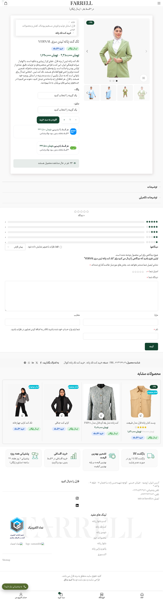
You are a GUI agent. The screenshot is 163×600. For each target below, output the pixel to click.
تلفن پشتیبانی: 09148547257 (146, 490)
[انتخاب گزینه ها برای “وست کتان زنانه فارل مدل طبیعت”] (141, 415)
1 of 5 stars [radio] (143, 272)
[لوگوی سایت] (81, 3)
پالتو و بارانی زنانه (99, 549)
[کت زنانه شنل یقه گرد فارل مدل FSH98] (101, 402)
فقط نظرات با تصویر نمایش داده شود (43, 247)
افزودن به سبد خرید (48, 120)
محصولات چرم (100, 538)
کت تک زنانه (101, 527)
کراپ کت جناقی (62, 423)
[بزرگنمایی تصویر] (143, 78)
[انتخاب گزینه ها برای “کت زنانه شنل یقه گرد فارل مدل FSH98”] (101, 415)
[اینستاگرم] (77, 499)
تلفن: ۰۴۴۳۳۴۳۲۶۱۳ (150, 494)
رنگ (77, 89)
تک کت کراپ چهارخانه (22, 423)
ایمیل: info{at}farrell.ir (148, 499)
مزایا (156, 315)
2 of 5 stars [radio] (140, 272)
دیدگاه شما (152, 277)
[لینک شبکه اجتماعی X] (37, 363)
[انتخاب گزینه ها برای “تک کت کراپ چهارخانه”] (22, 415)
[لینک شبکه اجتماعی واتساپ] (29, 363)
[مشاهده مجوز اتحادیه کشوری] (17, 527)
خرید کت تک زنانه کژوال (74, 363)
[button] (146, 51)
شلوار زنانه (101, 543)
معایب (77, 315)
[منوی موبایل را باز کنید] (159, 3)
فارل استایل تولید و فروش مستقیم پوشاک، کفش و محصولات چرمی (48, 27)
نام (156, 329)
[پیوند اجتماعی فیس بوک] (41, 363)
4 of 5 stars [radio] (135, 272)
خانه (73, 22)
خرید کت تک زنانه (63, 33)
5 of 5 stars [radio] (133, 272)
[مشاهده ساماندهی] (35, 544)
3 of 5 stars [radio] (138, 272)
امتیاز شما (152, 271)
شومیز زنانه (101, 532)
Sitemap (6, 560)
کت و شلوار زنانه (99, 521)
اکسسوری (102, 554)
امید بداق (68, 580)
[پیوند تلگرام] (25, 363)
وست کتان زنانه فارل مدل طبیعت (140, 423)
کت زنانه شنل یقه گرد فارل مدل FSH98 (101, 423)
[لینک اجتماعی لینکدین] (33, 363)
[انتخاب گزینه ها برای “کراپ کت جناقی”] (62, 415)
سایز (77, 104)
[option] (116, 81)
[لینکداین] (77, 507)
